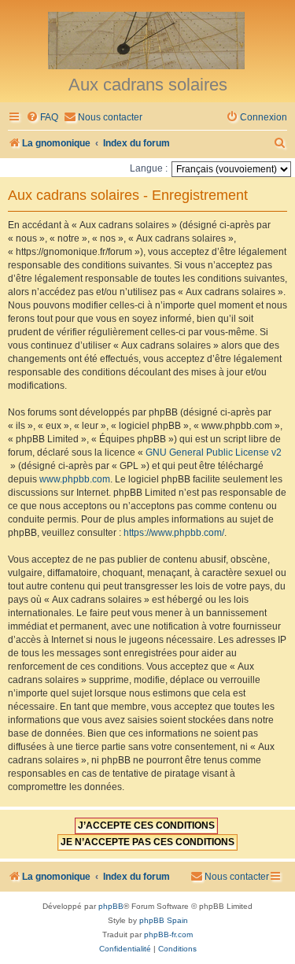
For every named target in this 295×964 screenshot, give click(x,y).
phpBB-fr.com (168, 934)
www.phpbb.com (74, 479)
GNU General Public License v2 (214, 452)
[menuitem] (42, 117)
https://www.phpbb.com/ (174, 532)
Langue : (149, 168)
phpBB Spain (163, 920)
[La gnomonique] (147, 39)
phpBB (111, 906)
